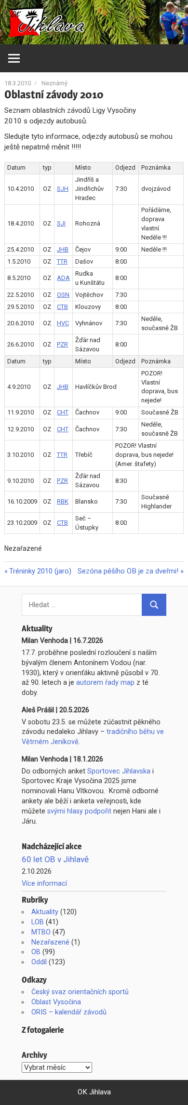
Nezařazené (50, 942)
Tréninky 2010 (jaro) (40, 571)
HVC (63, 323)
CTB (62, 306)
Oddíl (39, 962)
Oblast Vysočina (56, 1002)
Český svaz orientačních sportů (80, 992)
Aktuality (44, 912)
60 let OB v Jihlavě (55, 859)
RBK (62, 501)
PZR (62, 344)
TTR (62, 261)
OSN (63, 294)
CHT (62, 412)
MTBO (41, 932)
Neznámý (54, 83)
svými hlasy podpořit (79, 811)
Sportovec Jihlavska (118, 771)
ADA (63, 277)
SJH (62, 188)
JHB (62, 249)
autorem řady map (105, 682)
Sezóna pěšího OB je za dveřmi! (128, 571)
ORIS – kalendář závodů (69, 1012)
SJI (61, 223)
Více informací (44, 883)
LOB (37, 922)
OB (35, 952)
